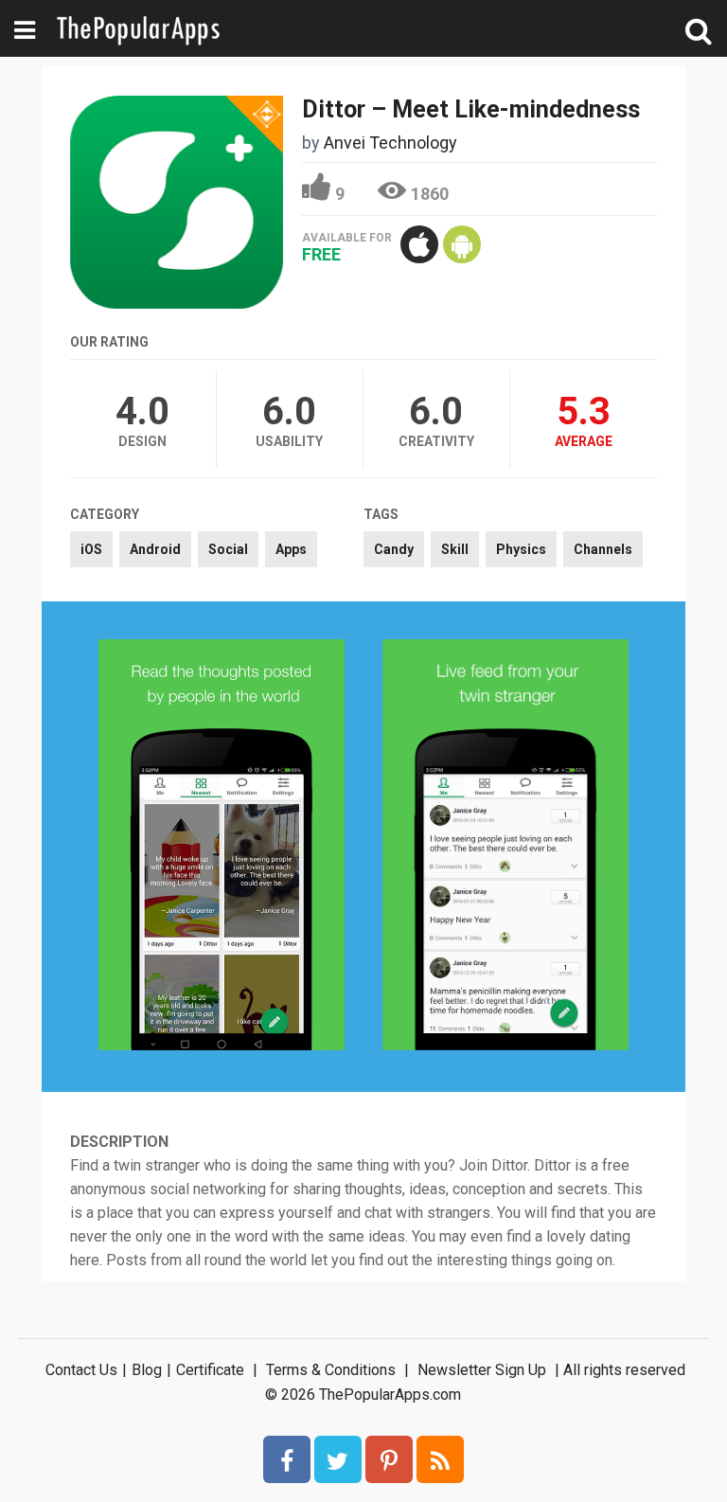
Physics (521, 549)
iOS (91, 549)
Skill (455, 549)
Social (228, 549)
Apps (291, 549)
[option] (222, 846)
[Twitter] (338, 1459)
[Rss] (440, 1459)
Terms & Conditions (331, 1370)
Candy (394, 549)
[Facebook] (286, 1459)
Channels (603, 549)
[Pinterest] (389, 1459)
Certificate (210, 1370)
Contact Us (81, 1370)
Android (155, 549)
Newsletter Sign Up (481, 1370)
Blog (147, 1370)
